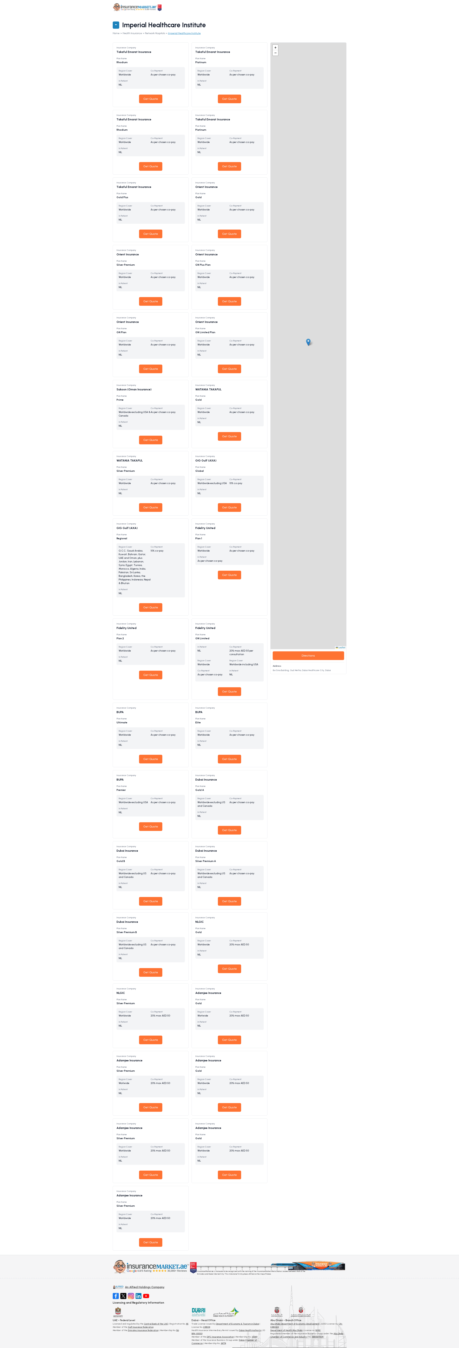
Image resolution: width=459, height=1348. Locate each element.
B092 (317, 1330)
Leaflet (341, 647)
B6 (177, 1330)
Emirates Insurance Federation (143, 1330)
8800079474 (317, 1337)
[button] (308, 342)
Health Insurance (132, 33)
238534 (206, 1327)
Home (116, 33)
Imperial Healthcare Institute (184, 33)
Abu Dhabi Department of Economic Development (294, 1324)
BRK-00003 (197, 1333)
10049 (254, 1337)
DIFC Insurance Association (220, 1337)
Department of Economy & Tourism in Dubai (237, 1324)
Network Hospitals (155, 33)
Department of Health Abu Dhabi (286, 1330)
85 (187, 1324)
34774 (223, 1343)
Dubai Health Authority (250, 1330)
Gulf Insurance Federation (140, 1327)
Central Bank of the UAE (156, 1324)
